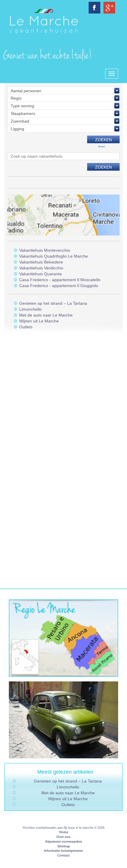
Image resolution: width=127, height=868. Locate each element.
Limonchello (30, 309)
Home (63, 832)
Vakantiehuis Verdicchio (41, 268)
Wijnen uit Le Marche (39, 321)
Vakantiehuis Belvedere (41, 262)
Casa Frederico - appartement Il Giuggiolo (58, 285)
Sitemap (63, 846)
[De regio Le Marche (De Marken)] (63, 637)
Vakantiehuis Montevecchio (44, 250)
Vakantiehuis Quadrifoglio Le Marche (53, 256)
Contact (63, 855)
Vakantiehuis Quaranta (40, 273)
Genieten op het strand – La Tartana (53, 303)
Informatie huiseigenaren (63, 850)
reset (101, 146)
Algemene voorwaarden (63, 841)
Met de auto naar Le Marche (46, 315)
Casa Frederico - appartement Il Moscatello (59, 279)
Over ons (63, 837)
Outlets (25, 327)
